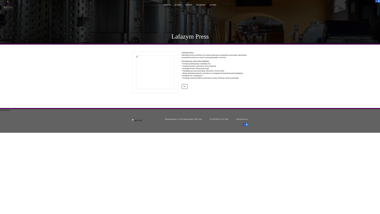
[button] (176, 72)
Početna (167, 4)
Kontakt (213, 4)
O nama (178, 4)
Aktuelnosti (201, 4)
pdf (184, 86)
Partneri (188, 4)
